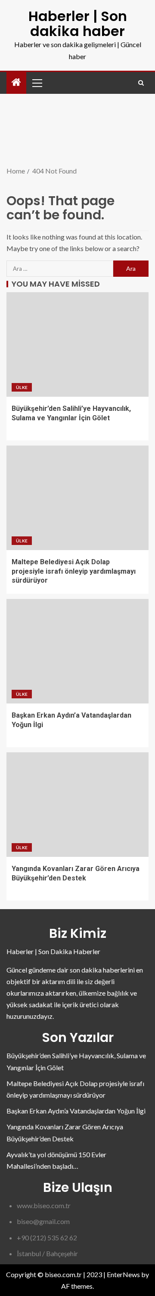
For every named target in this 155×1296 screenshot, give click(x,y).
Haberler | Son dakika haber (77, 23)
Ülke (22, 387)
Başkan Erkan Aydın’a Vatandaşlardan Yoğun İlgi (76, 1111)
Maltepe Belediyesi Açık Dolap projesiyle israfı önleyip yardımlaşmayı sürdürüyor (74, 571)
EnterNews (123, 1274)
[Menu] (36, 82)
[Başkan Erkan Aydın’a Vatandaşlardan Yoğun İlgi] (77, 651)
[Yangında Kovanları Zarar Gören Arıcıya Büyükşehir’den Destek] (77, 804)
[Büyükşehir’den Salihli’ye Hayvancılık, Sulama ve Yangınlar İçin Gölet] (77, 344)
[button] (36, 82)
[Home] (16, 82)
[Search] (141, 83)
